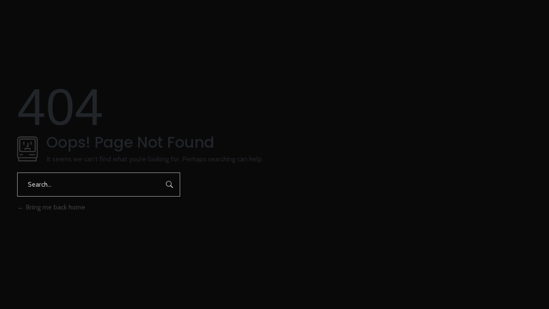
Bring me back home (54, 207)
